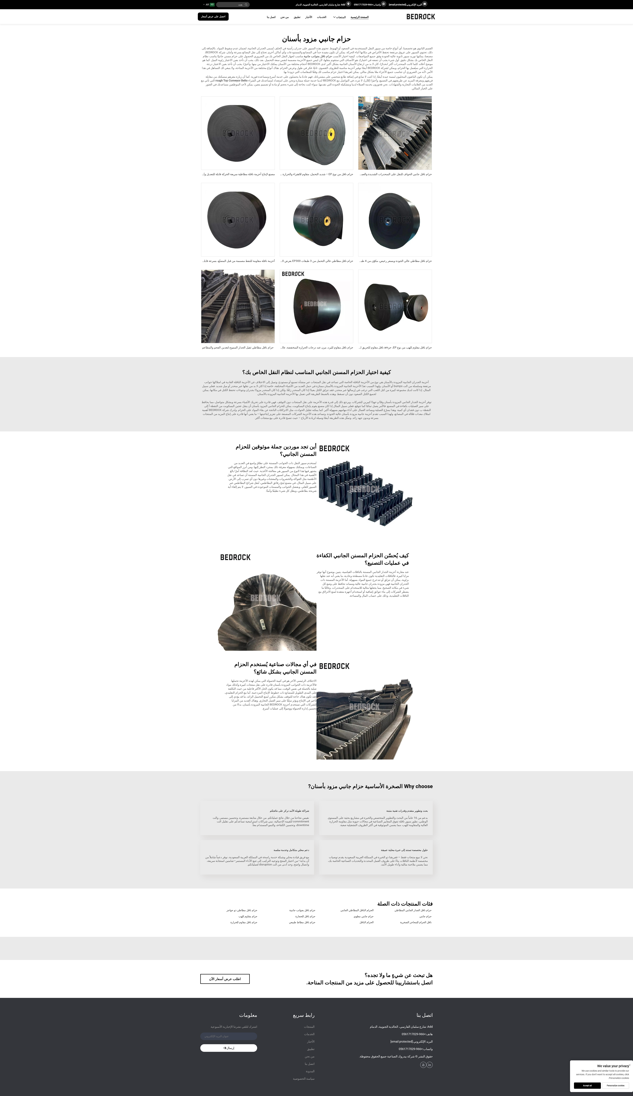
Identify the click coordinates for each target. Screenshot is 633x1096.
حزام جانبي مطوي (364, 916)
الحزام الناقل (367, 922)
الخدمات (321, 17)
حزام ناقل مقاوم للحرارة (243, 922)
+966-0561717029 (363, 4)
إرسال (230, 1048)
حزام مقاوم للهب (248, 916)
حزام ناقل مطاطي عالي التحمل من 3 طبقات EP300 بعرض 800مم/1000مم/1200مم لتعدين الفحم (295, 261)
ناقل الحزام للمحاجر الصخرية (416, 922)
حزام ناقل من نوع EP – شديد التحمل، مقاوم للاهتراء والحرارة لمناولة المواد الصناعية (304, 174)
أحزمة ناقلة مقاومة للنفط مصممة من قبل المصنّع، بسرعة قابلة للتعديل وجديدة (229, 261)
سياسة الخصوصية (304, 1078)
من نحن (284, 17)
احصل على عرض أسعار (213, 16)
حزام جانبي (425, 916)
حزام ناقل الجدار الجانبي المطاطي (413, 910)
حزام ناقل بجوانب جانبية (302, 910)
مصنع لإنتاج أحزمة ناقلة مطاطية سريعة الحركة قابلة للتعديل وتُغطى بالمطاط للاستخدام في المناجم (218, 174)
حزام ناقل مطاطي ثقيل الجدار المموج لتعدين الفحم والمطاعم (238, 347)
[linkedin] (429, 1065)
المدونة (310, 1071)
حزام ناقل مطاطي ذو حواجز (241, 910)
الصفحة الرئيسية (360, 17)
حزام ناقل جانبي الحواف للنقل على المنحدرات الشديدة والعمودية (394, 174)
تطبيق (297, 17)
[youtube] (423, 1065)
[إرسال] (246, 4)
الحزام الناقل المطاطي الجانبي (357, 910)
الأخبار (308, 17)
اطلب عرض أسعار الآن (225, 979)
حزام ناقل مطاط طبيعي (302, 922)
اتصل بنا (271, 17)
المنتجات (341, 17)
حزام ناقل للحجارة (305, 916)
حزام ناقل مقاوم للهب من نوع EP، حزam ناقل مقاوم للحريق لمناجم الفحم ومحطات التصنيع (379, 347)
